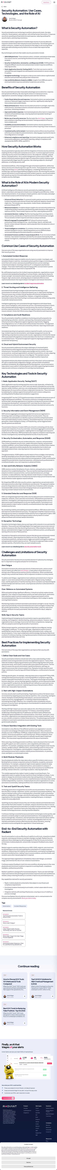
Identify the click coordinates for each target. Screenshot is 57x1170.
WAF (37, 1135)
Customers (48, 1116)
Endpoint (38, 1119)
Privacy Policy (31, 1148)
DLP (36, 1115)
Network (37, 1126)
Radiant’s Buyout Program (49, 1111)
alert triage (41, 118)
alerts (16, 169)
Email (37, 1117)
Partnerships (49, 1129)
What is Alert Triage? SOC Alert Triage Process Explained (13, 936)
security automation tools (32, 546)
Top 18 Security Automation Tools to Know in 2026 (13, 916)
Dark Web (38, 1112)
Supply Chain (38, 1132)
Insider (37, 1124)
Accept (29, 1158)
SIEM (37, 1130)
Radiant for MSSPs (50, 1108)
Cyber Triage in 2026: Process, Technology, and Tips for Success (12, 929)
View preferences (28, 1166)
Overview (26, 1108)
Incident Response (20, 906)
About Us (48, 1125)
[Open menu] (54, 2)
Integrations (26, 1112)
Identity (37, 1121)
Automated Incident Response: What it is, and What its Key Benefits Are (13, 944)
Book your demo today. (29, 898)
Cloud (37, 1108)
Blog (47, 1141)
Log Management (27, 1110)
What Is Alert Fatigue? (9, 923)
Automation (6, 906)
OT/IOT (37, 1128)
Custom (37, 1110)
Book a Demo (46, 2)
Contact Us (48, 1132)
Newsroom (48, 1127)
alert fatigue (25, 570)
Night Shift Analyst (50, 1114)
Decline (28, 1162)
